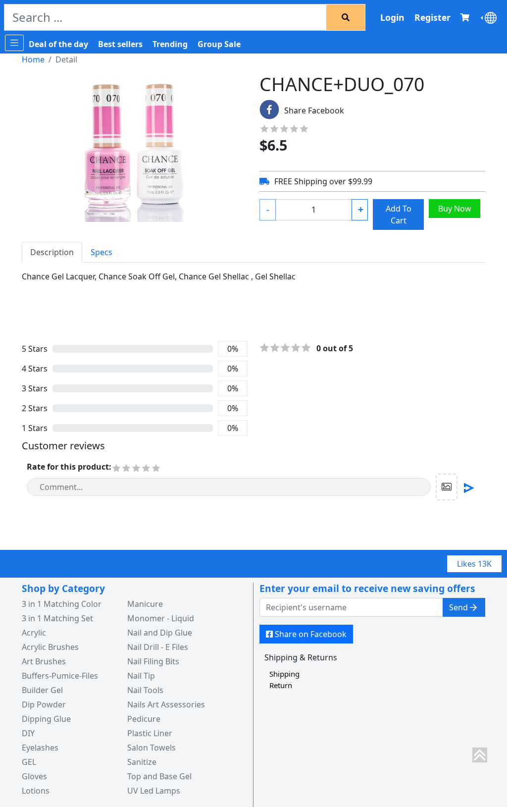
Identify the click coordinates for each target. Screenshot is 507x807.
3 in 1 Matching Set (57, 618)
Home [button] (33, 59)
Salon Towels (151, 747)
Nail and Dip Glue (159, 632)
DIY (28, 733)
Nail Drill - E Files (157, 647)
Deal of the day (58, 44)
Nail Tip (141, 675)
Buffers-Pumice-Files (60, 675)
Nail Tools (145, 690)
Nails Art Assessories (166, 704)
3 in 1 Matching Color (61, 603)
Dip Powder (44, 704)
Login (392, 17)
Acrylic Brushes (50, 647)
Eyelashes (40, 747)
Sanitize (141, 761)
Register (432, 17)
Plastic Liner (149, 733)
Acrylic (34, 632)
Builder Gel (42, 690)
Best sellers (120, 44)
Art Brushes (44, 661)
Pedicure (143, 718)
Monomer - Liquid (160, 618)
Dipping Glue (46, 718)
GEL (29, 761)
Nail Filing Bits (153, 661)
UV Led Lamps (153, 790)
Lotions (36, 790)
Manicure (145, 603)
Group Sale (219, 44)
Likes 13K (474, 563)
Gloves (34, 776)
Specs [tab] (101, 252)
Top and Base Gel (159, 776)
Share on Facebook (311, 634)
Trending (170, 44)
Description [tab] (52, 252)
